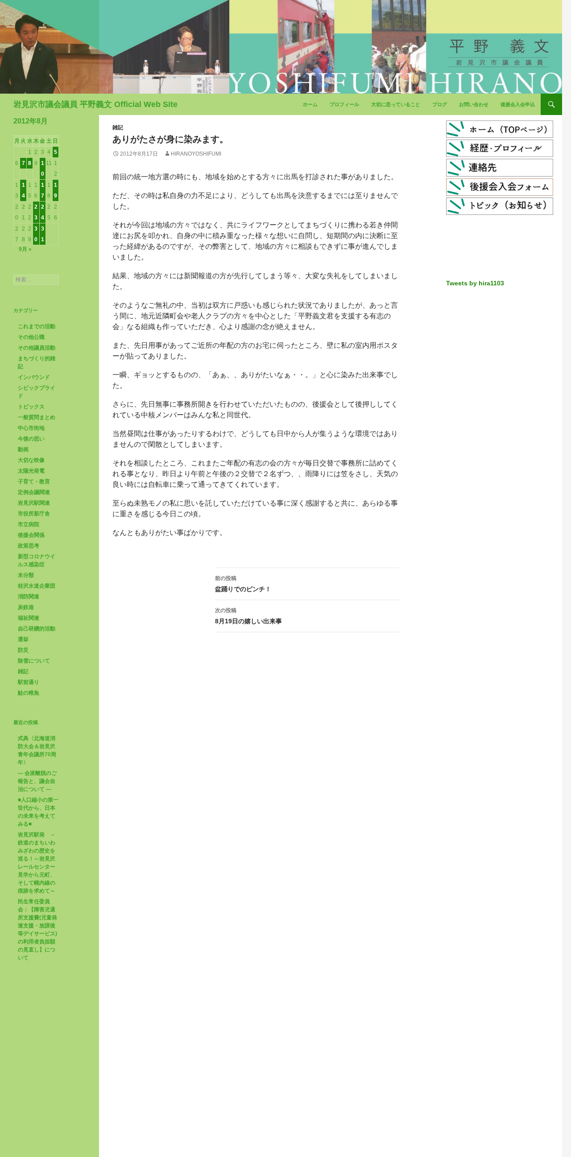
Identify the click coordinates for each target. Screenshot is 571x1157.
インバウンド (34, 377)
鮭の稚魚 (28, 693)
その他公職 (31, 337)
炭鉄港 (26, 607)
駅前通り (28, 682)
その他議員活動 (36, 348)
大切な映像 (31, 460)
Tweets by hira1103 (475, 283)
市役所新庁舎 (34, 514)
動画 (23, 449)
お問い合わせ (473, 104)
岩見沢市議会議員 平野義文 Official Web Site (95, 104)
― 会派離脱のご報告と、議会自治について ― (37, 781)
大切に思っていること (395, 104)
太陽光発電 (31, 471)
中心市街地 (31, 428)
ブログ (439, 104)
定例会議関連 (34, 492)
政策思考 (28, 546)
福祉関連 (28, 618)
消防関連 (28, 596)
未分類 (26, 575)
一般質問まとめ (36, 417)
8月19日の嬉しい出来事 (248, 616)
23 (35, 212)
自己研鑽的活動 (36, 629)
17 (42, 190)
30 (35, 234)
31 (42, 234)
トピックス (31, 407)
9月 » (25, 249)
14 (23, 190)
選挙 (23, 639)
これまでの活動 (36, 326)
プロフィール (344, 104)
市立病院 (28, 524)
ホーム (310, 104)
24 (42, 212)
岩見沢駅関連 (34, 503)
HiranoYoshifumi (196, 154)
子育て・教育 (34, 481)
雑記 (117, 127)
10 (42, 168)
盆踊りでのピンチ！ (243, 584)
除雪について (34, 661)
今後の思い (31, 439)
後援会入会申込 (518, 104)
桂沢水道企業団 (36, 586)
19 (55, 190)
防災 (23, 650)
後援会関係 (31, 535)
